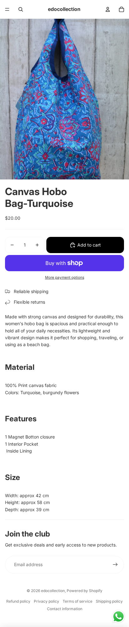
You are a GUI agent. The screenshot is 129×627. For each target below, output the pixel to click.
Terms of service (77, 601)
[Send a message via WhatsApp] (118, 616)
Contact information (64, 608)
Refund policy (18, 601)
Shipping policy (109, 601)
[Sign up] (115, 565)
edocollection (53, 590)
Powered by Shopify (84, 590)
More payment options (64, 277)
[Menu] (7, 9)
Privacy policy (46, 601)
